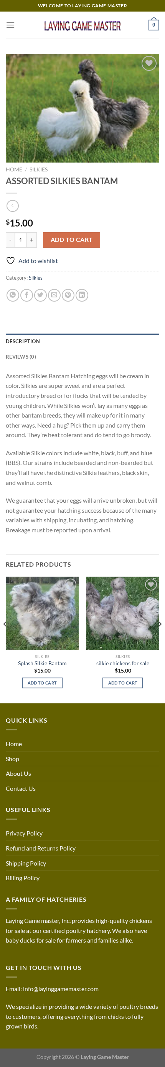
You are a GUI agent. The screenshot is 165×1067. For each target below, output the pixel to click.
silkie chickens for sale (122, 663)
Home (14, 169)
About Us (18, 773)
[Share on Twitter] (40, 295)
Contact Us (21, 788)
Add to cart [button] (42, 682)
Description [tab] (23, 341)
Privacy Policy (24, 833)
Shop (12, 758)
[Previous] (5, 639)
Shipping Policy (26, 863)
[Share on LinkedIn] (82, 295)
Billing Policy (23, 877)
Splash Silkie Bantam (42, 663)
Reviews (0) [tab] (21, 357)
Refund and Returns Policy (41, 848)
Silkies (39, 169)
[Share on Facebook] (26, 295)
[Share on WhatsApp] (13, 295)
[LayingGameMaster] (82, 25)
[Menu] (10, 24)
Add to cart (72, 239)
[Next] (159, 639)
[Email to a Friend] (54, 295)
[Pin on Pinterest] (68, 295)
